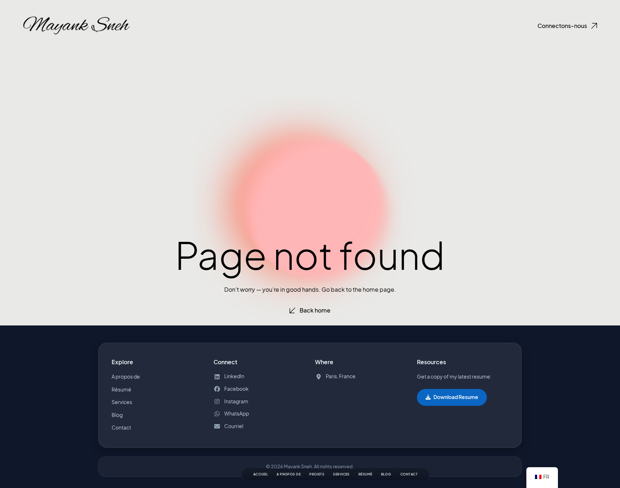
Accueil (260, 474)
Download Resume (455, 397)
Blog (117, 415)
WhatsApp (236, 413)
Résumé (365, 474)
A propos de (289, 474)
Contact (409, 474)
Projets (316, 474)
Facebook (236, 389)
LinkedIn (234, 376)
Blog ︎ (386, 474)
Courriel (233, 426)
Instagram (236, 401)
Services (341, 474)
